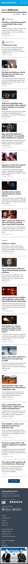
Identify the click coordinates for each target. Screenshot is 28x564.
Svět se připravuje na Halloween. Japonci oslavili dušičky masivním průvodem (14, 270)
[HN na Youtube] (21, 502)
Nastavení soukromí (6, 534)
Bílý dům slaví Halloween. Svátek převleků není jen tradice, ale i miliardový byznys (13, 74)
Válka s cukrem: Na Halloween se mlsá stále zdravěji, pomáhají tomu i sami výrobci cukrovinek (13, 222)
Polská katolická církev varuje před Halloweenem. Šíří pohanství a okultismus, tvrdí (14, 387)
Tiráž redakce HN (6, 518)
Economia (4, 520)
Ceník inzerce (5, 525)
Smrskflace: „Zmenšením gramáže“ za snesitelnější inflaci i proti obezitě (14, 24)
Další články (14, 481)
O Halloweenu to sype (9, 45)
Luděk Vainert (10, 19)
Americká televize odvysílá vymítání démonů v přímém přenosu (11, 193)
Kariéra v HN (5, 522)
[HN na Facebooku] (12, 502)
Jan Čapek (4, 240)
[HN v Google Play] (7, 509)
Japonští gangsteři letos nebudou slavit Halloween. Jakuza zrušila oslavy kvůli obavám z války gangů (14, 299)
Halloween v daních (9, 243)
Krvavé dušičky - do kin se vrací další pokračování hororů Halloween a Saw (13, 425)
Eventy (3, 542)
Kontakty (4, 515)
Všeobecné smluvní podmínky (8, 536)
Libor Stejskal (10, 42)
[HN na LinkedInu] (17, 502)
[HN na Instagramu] (15, 502)
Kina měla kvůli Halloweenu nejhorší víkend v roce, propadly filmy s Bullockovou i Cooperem (13, 136)
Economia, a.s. (11, 493)
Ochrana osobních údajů (7, 529)
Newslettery (4, 545)
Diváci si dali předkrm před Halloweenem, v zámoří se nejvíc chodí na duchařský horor (13, 406)
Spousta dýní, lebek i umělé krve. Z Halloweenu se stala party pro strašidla (14, 358)
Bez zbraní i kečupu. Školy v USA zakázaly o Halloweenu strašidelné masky (14, 444)
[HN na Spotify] (19, 502)
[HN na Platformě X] (10, 502)
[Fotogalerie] (3, 67)
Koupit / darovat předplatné (8, 540)
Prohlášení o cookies (6, 531)
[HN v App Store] (17, 509)
